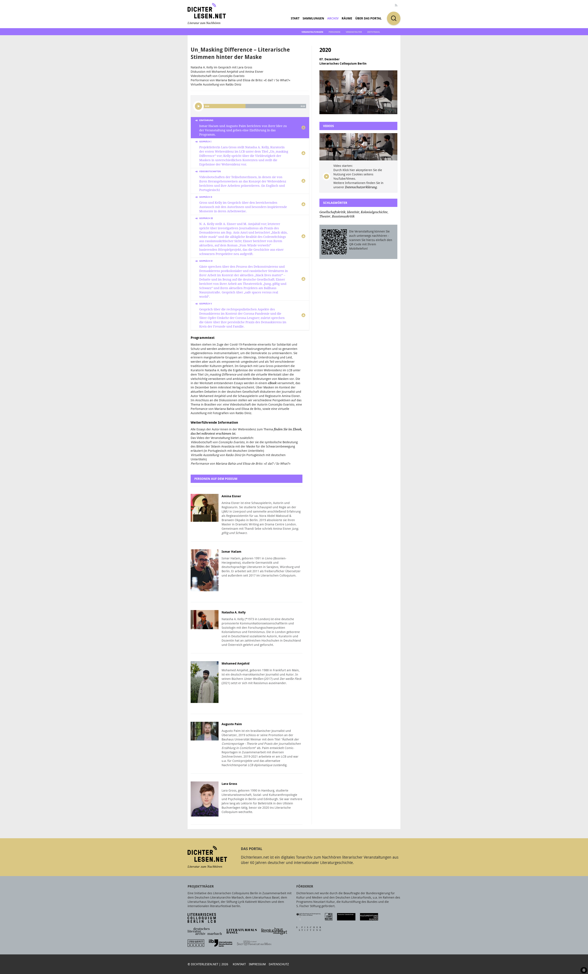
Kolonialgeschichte (374, 212)
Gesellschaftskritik (332, 212)
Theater (324, 216)
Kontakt (239, 964)
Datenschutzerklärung (361, 187)
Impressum (257, 964)
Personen (334, 32)
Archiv (333, 18)
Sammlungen (313, 18)
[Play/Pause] (198, 106)
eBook (272, 383)
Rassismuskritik (343, 216)
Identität (353, 212)
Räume (347, 18)
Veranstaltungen (312, 32)
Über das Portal (368, 18)
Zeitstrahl (373, 32)
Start (295, 18)
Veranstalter (354, 32)
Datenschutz (279, 964)
